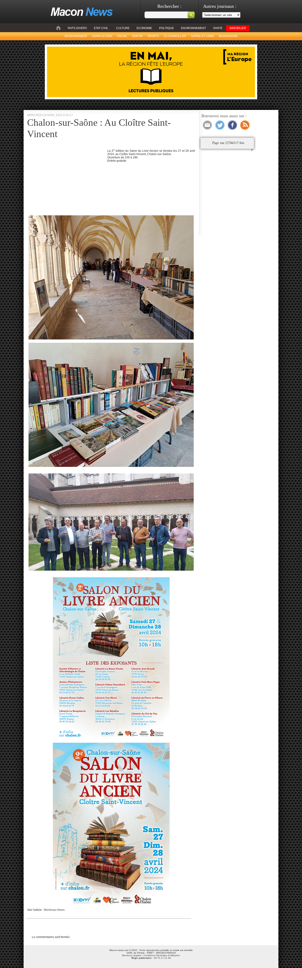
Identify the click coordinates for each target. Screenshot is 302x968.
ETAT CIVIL (101, 28)
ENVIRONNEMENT (193, 28)
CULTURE (123, 28)
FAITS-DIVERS (77, 28)
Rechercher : (169, 6)
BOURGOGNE (228, 36)
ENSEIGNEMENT (76, 36)
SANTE (217, 28)
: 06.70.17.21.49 (151, 958)
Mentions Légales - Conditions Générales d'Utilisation (151, 955)
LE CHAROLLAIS (175, 36)
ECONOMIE (144, 28)
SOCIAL (122, 36)
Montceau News (54, 910)
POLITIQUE (166, 28)
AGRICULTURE (102, 36)
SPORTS (153, 36)
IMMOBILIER (238, 28)
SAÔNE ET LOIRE (202, 36)
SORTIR (137, 36)
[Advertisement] (66, 181)
